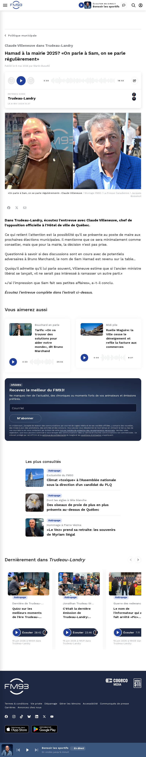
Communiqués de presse (114, 703)
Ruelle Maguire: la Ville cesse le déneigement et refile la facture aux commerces (121, 338)
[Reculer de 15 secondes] (11, 80)
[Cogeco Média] (117, 684)
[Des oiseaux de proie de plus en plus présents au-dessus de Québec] (34, 502)
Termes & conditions (16, 703)
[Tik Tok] (21, 716)
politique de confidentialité (54, 435)
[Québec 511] (137, 687)
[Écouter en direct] (81, 5)
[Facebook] (9, 208)
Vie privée (36, 703)
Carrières (10, 707)
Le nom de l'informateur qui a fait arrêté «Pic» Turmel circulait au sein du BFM (127, 613)
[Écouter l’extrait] (21, 80)
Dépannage (50, 703)
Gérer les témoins (70, 703)
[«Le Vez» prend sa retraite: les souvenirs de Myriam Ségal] (34, 527)
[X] (44, 716)
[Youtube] (51, 716)
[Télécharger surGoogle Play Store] (44, 729)
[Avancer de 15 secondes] (30, 80)
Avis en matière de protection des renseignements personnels (87, 430)
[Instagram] (13, 716)
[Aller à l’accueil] (16, 8)
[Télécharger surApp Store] (17, 729)
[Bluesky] (29, 716)
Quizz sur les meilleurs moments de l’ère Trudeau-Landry (27, 613)
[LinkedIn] (36, 716)
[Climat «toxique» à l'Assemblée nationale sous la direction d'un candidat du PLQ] (34, 478)
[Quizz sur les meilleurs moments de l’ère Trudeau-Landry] (28, 584)
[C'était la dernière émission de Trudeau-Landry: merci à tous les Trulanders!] (79, 584)
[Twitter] (17, 208)
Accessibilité (90, 703)
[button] (18, 750)
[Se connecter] (140, 5)
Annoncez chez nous (29, 707)
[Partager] (134, 80)
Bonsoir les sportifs (106, 6)
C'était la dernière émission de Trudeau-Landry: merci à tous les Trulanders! (77, 613)
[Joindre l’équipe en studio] (124, 5)
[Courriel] (25, 208)
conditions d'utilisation (91, 435)
